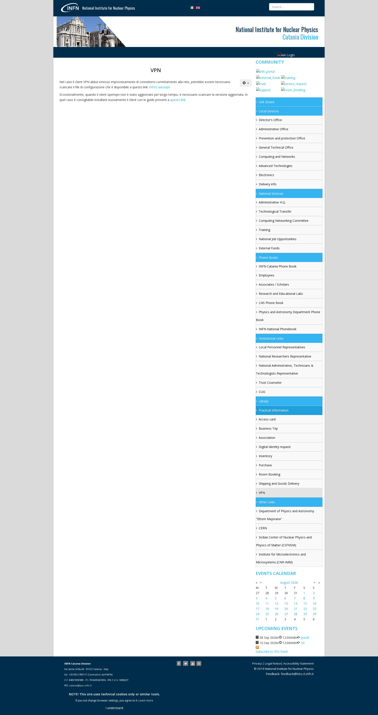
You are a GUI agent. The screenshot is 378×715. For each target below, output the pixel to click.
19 (276, 609)
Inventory (265, 456)
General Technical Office (276, 147)
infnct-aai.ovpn (159, 87)
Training (264, 230)
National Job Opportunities (277, 239)
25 (267, 614)
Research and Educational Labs (281, 294)
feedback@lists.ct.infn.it (297, 674)
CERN (263, 528)
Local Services (269, 111)
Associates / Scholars (274, 284)
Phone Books (268, 257)
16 (314, 603)
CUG (262, 392)
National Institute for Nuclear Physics (108, 8)
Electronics (266, 175)
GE (303, 643)
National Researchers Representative (285, 356)
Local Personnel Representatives (282, 347)
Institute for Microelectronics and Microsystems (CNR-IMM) (281, 558)
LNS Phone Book (271, 303)
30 (314, 614)
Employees (266, 275)
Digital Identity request (275, 447)
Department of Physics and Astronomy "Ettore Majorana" (285, 515)
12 (276, 603)
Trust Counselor (270, 382)
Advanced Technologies (275, 166)
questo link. (178, 100)
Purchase (265, 465)
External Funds (269, 248)
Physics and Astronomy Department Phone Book (288, 316)
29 (305, 614)
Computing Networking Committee (283, 221)
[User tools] (246, 83)
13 (286, 603)
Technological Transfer (275, 211)
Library (263, 401)
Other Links (267, 502)
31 (257, 619)
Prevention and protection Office (282, 138)
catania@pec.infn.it (80, 685)
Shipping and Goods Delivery (279, 483)
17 (257, 609)
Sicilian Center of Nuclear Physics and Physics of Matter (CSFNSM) (284, 541)
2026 (294, 582)
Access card (267, 419)
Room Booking (269, 474)
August (285, 582)
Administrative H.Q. (272, 202)
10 (257, 603)
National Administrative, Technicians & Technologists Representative (284, 369)
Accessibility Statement (298, 663)
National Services (271, 193)
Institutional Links (271, 338)
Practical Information (274, 410)
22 (305, 609)
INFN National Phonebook (277, 329)
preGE (305, 637)
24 (257, 614)
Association (267, 438)
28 (295, 614)
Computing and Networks (277, 156)
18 (267, 609)
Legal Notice (273, 663)
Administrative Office (273, 129)
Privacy (257, 663)
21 (295, 609)
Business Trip (268, 428)
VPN (262, 493)
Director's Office (270, 120)
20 (286, 609)
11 (267, 603)
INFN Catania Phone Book (277, 266)
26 (276, 614)
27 (286, 614)
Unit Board (266, 102)
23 (314, 609)
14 (295, 603)
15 (305, 603)
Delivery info (267, 184)
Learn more (146, 700)
